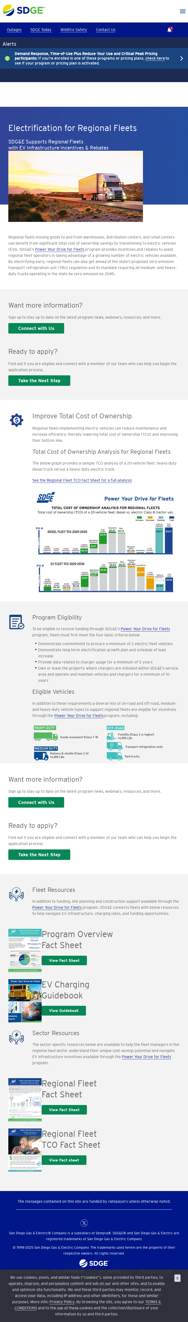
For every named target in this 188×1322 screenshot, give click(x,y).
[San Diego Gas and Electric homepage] (23, 15)
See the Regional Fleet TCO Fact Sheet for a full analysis (82, 480)
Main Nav (182, 11)
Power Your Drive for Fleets (59, 249)
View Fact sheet (64, 1160)
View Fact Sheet (64, 960)
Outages (14, 29)
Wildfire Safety (73, 29)
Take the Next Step (39, 380)
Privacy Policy (61, 1302)
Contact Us (105, 29)
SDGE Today (41, 29)
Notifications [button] (168, 26)
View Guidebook (64, 1010)
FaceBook (74, 1223)
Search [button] (183, 29)
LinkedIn (94, 1223)
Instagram (103, 1223)
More (90, 58)
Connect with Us (36, 328)
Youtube (113, 1223)
